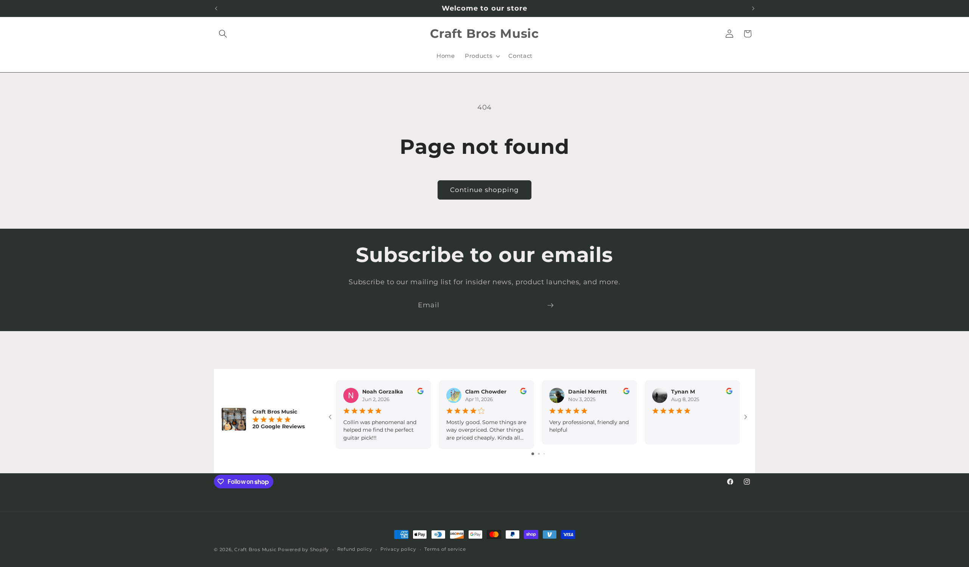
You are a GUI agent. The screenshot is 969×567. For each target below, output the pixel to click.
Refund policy (354, 549)
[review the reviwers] (420, 392)
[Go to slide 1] (532, 453)
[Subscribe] (550, 305)
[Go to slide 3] (544, 453)
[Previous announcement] (216, 8)
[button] (223, 34)
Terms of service (445, 549)
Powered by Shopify (303, 549)
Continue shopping (484, 190)
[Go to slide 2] (539, 454)
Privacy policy (398, 549)
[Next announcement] (753, 8)
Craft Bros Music (255, 549)
